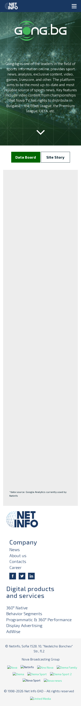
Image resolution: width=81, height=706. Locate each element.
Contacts (17, 561)
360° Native (17, 607)
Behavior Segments (24, 613)
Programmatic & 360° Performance (39, 619)
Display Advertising (24, 625)
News (14, 549)
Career (15, 567)
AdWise (13, 631)
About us (17, 555)
